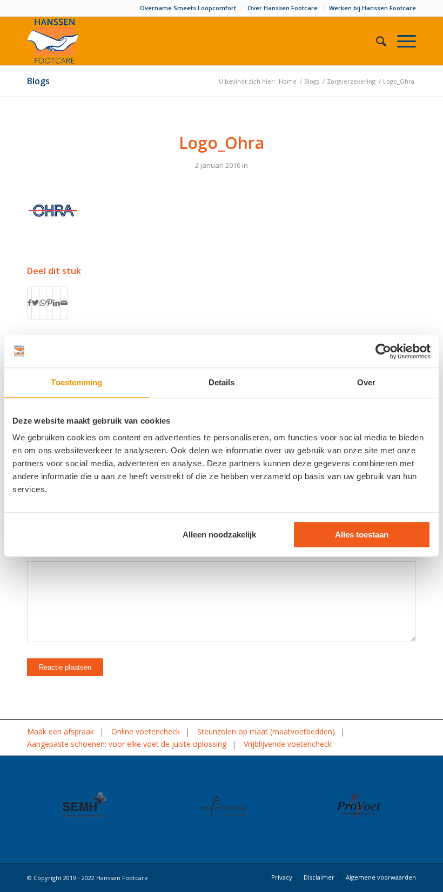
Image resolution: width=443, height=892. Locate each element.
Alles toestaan (361, 534)
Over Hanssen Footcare (282, 8)
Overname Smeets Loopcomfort (188, 8)
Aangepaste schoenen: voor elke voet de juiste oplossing (126, 744)
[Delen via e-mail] (64, 302)
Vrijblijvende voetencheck (288, 744)
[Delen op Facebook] (29, 302)
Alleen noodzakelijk (219, 534)
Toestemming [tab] (76, 382)
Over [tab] (366, 382)
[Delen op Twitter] (35, 302)
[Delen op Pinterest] (49, 302)
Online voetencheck (145, 731)
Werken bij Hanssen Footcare (372, 8)
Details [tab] (222, 382)
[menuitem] (188, 8)
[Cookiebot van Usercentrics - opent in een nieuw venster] (383, 351)
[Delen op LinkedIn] (56, 302)
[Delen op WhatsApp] (42, 302)
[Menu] (401, 41)
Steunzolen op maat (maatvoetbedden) (266, 731)
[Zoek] (375, 41)
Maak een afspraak (60, 731)
